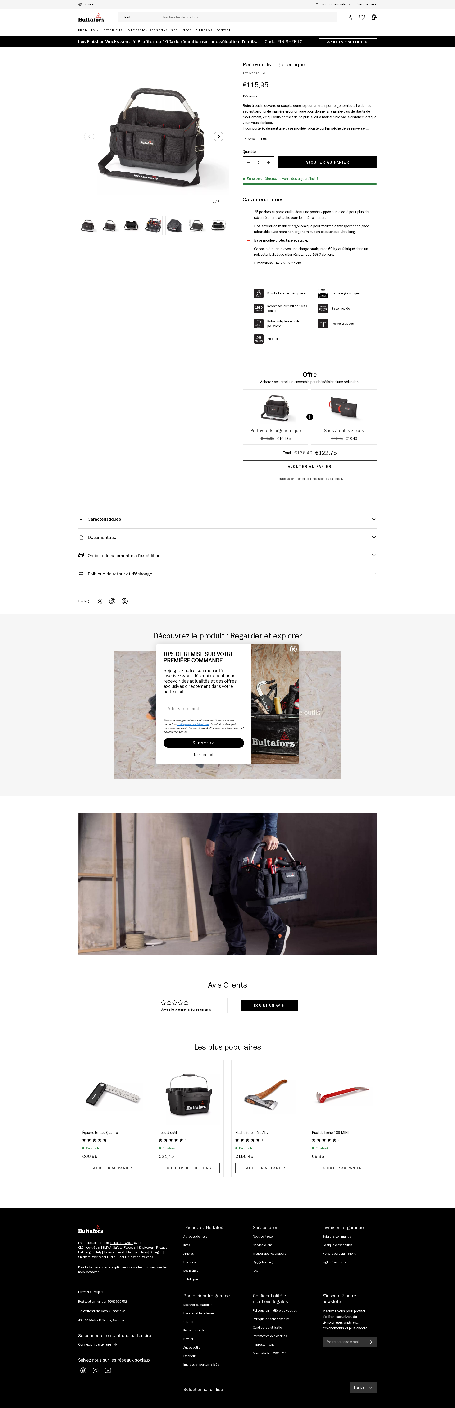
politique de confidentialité (193, 724)
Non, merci (204, 754)
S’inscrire (203, 742)
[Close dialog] (293, 649)
